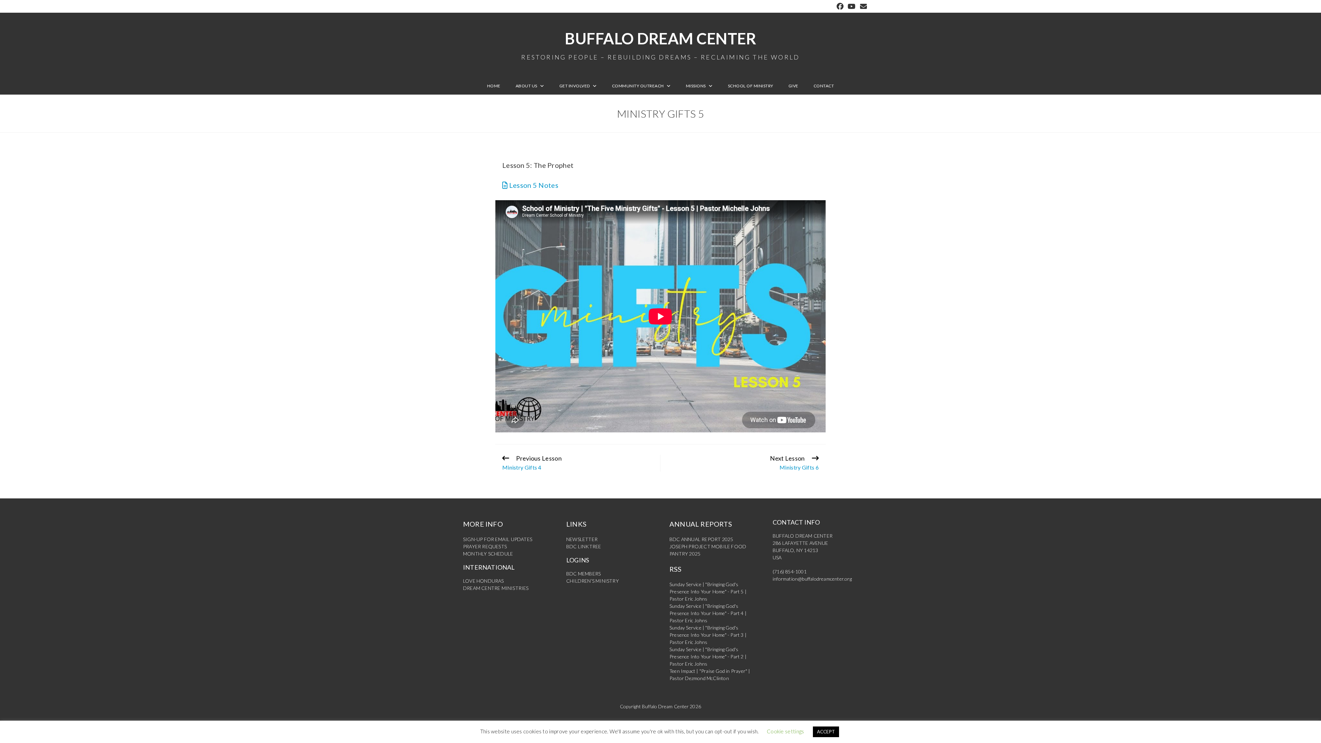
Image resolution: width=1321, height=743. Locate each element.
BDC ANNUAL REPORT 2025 (701, 539)
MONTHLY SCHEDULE (488, 554)
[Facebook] (840, 6)
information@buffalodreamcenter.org (812, 579)
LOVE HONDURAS (483, 581)
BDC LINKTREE (583, 546)
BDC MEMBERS (583, 574)
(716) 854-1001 (790, 571)
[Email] (862, 6)
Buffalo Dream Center (660, 44)
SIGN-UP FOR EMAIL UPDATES (497, 539)
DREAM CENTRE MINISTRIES (496, 588)
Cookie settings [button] (785, 731)
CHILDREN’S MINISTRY (592, 581)
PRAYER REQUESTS (485, 546)
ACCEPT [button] (826, 731)
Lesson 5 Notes (532, 185)
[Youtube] (852, 6)
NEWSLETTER (582, 539)
